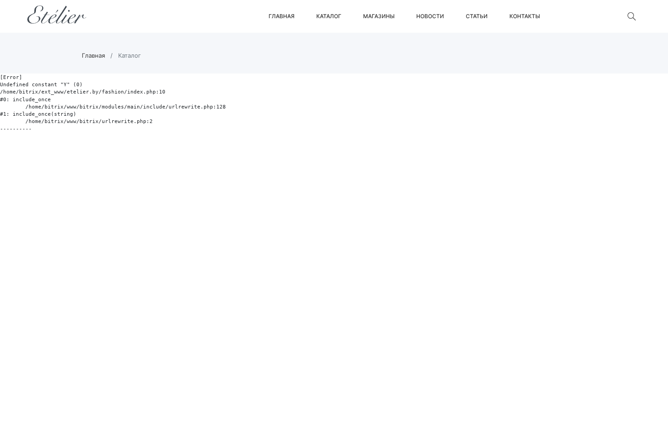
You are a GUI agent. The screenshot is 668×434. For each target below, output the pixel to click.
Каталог (328, 16)
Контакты (524, 16)
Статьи (477, 16)
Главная (281, 16)
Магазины (378, 16)
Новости (430, 16)
